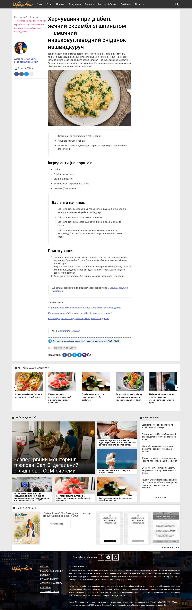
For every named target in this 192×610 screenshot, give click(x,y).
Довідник (126, 4)
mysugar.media (118, 595)
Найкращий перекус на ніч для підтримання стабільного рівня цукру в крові (161, 398)
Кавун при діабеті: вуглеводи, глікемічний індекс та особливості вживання (59, 398)
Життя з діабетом (107, 4)
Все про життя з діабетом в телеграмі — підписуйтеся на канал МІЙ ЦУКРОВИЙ (86, 341)
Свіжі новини (151, 417)
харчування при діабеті (65, 348)
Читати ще (160, 498)
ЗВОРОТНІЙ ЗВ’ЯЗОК (49, 591)
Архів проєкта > (170, 547)
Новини (60, 4)
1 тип (39, 4)
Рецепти (89, 4)
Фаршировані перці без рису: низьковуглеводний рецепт (28, 395)
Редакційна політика (51, 571)
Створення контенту (51, 583)
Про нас (44, 567)
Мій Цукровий (20, 17)
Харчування (74, 4)
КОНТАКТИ (45, 587)
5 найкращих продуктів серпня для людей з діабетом (93, 397)
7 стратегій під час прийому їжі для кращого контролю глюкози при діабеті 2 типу (129, 397)
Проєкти (139, 4)
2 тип (49, 4)
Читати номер (56, 524)
